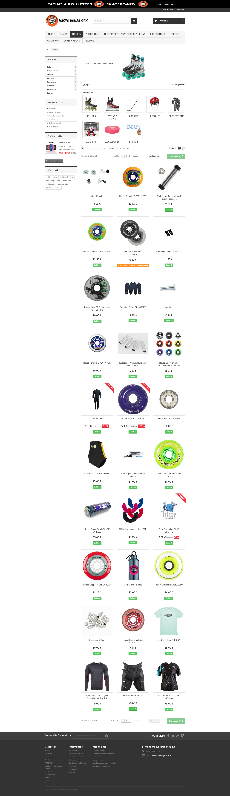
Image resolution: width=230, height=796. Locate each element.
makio (48, 177)
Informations (55, 102)
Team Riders (73, 769)
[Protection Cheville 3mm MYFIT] (97, 454)
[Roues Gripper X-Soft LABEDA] (97, 566)
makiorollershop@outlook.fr (161, 756)
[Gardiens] (91, 129)
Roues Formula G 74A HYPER (97, 252)
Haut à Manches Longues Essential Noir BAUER (97, 696)
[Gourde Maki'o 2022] (133, 566)
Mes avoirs (97, 757)
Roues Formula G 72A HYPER (97, 363)
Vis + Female (97, 196)
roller (55, 177)
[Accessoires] (112, 129)
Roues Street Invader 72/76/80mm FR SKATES (169, 364)
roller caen (67, 180)
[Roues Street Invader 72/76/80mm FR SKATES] (169, 344)
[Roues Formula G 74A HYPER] (97, 233)
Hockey (76, 34)
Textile (174, 34)
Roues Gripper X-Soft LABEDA (97, 585)
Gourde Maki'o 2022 (133, 585)
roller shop (50, 180)
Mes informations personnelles (104, 763)
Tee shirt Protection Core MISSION (169, 696)
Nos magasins (54, 127)
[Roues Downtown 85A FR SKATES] (133, 233)
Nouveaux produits (76, 754)
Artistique (92, 34)
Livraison (52, 109)
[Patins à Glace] (112, 104)
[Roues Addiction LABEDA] (133, 399)
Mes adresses (98, 760)
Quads (63, 34)
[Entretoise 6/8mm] (97, 621)
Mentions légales (55, 112)
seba (58, 180)
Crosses (50, 74)
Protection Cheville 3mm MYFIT (97, 473)
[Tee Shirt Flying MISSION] (169, 621)
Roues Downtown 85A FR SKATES (133, 253)
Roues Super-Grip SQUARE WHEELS (97, 530)
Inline (51, 34)
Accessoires (51, 89)
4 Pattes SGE (97, 418)
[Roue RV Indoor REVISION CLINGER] (169, 454)
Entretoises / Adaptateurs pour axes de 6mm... (133, 364)
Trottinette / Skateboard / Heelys (124, 34)
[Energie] (133, 129)
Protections (158, 34)
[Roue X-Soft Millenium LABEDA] (169, 566)
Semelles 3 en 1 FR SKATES (133, 307)
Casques (50, 78)
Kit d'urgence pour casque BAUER (133, 475)
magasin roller (63, 184)
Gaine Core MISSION (133, 695)
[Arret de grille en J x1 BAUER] (169, 233)
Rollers (49, 67)
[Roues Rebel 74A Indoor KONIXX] (133, 621)
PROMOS (89, 40)
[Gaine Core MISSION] (133, 676)
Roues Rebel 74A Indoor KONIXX (133, 641)
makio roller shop (66, 177)
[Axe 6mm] (169, 288)
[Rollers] (91, 104)
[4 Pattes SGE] (97, 399)
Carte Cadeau (72, 40)
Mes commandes (99, 750)
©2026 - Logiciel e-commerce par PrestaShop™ (61, 789)
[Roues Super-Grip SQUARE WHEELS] (97, 510)
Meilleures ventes (75, 757)
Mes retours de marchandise (103, 754)
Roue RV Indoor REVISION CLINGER (169, 475)
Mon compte (99, 746)
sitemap (72, 772)
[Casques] (155, 104)
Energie (50, 93)
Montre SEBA (64, 142)
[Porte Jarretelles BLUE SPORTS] (169, 510)
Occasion (53, 40)
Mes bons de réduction (101, 766)
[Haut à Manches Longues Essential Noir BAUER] (97, 676)
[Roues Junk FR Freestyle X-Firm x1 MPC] (97, 288)
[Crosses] (133, 104)
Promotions (54, 135)
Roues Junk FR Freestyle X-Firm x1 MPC (97, 308)
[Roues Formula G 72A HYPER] (97, 344)
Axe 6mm (169, 307)
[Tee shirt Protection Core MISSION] (169, 676)
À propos (52, 119)
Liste (183, 150)
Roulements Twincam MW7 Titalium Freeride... (169, 197)
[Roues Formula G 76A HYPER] (133, 177)
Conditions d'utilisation (57, 116)
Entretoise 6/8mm (97, 640)
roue (58, 188)
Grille (179, 150)
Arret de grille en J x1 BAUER (168, 252)
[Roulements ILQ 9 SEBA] (169, 399)
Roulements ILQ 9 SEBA (169, 418)
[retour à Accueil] (47, 49)
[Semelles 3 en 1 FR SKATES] (133, 288)
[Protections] (176, 104)
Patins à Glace (52, 71)
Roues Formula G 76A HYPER (133, 196)
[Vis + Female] (97, 177)
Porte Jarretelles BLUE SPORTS (169, 530)
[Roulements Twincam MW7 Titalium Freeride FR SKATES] (169, 177)
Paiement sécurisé (55, 123)
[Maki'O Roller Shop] (115, 4)
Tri (82, 148)
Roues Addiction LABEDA (132, 418)
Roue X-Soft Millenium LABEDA (169, 585)
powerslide (50, 188)
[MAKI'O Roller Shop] (67, 21)
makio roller (50, 184)
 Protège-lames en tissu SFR (133, 529)
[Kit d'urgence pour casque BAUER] (133, 454)
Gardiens (50, 86)
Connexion (180, 10)
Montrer (111, 148)
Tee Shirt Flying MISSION (168, 640)
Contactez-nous (168, 10)
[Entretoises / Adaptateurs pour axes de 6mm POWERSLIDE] (133, 344)
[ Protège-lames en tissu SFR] (133, 510)
